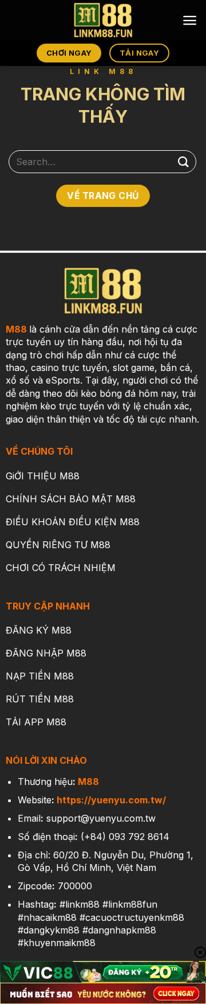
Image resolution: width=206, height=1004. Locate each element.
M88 (16, 329)
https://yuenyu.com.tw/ (111, 800)
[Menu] (189, 20)
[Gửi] (183, 161)
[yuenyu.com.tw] (103, 20)
